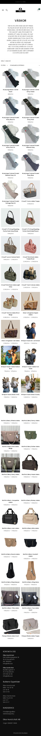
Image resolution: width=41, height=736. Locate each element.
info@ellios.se (8, 664)
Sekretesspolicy (8, 714)
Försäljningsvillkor (9, 712)
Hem (2, 61)
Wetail (25, 733)
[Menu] (3, 10)
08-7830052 (7, 661)
